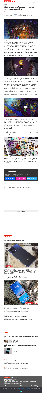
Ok (21, 391)
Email (5, 205)
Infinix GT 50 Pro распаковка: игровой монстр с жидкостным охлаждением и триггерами (18, 319)
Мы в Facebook (11, 178)
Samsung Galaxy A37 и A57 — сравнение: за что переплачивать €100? (15, 322)
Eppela (13, 159)
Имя (5, 202)
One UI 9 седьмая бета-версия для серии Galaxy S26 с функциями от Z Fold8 (16, 366)
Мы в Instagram (22, 178)
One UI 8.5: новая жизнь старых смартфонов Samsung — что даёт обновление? (16, 314)
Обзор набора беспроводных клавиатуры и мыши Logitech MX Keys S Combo (16, 311)
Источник (6, 165)
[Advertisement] (13, 226)
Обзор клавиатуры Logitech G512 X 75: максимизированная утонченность (15, 316)
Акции (20, 387)
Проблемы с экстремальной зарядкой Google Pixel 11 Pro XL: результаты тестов (16, 363)
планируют (22, 132)
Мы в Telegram (32, 178)
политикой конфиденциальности (19, 208)
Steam (5, 4)
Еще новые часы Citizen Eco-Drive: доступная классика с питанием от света (16, 368)
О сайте (5, 385)
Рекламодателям (6, 386)
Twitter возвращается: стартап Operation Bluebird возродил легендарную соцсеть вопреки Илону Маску (20, 360)
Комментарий (6, 189)
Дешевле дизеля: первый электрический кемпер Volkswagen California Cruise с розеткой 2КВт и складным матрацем (21, 357)
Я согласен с (16, 208)
